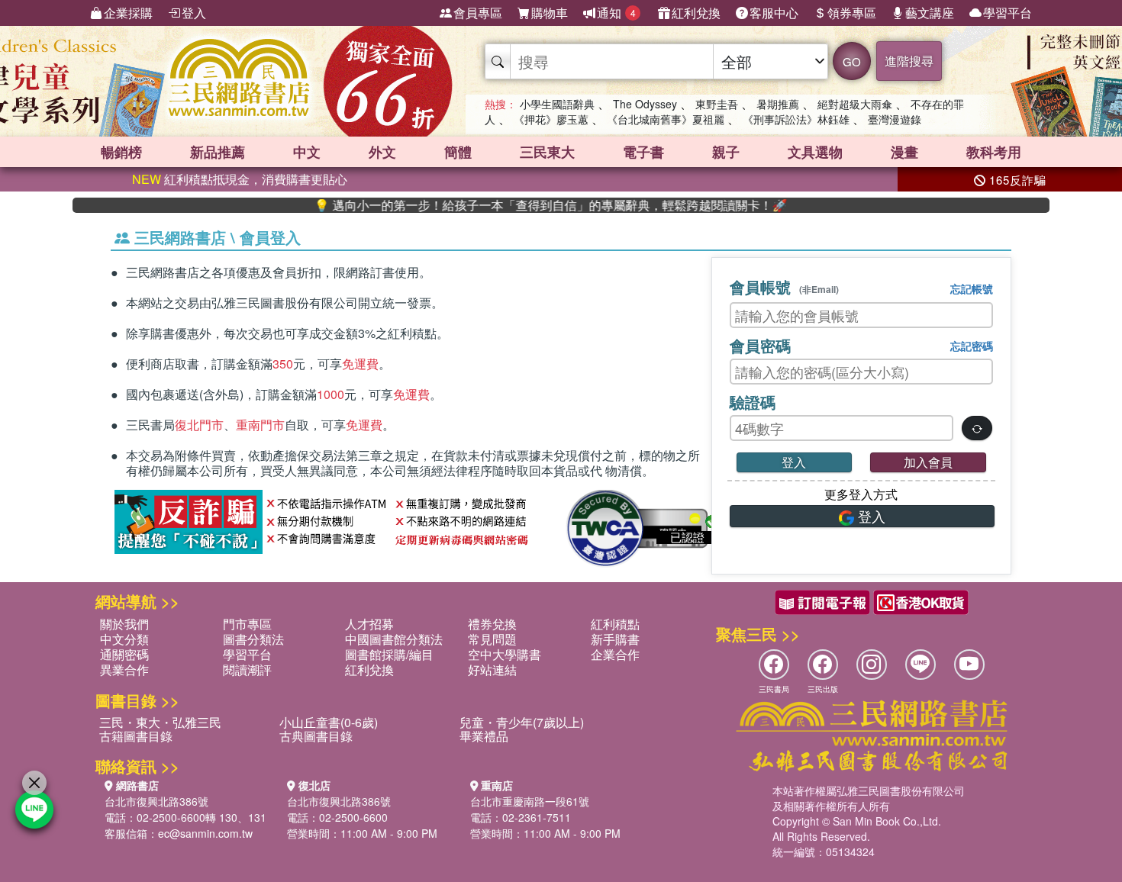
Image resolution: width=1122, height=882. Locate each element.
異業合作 (124, 669)
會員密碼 (760, 345)
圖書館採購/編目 (389, 654)
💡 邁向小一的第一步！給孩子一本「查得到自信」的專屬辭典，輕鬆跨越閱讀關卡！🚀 (526, 205)
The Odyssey (645, 103)
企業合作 (615, 654)
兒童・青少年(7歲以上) (521, 722)
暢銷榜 (121, 152)
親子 (726, 152)
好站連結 (492, 669)
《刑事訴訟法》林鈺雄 (796, 119)
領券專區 (851, 12)
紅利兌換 (696, 12)
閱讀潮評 (247, 669)
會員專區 (477, 12)
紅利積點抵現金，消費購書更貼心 (239, 179)
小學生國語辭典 (557, 103)
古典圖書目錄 (316, 736)
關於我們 (124, 624)
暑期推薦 (777, 103)
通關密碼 (124, 654)
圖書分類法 (253, 639)
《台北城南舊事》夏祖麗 (665, 119)
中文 (307, 152)
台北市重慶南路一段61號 (529, 801)
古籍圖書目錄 (135, 736)
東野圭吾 (716, 103)
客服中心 (774, 12)
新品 (217, 152)
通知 (616, 12)
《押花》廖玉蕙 (551, 119)
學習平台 (1007, 12)
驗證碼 (752, 402)
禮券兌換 (492, 624)
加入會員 (928, 462)
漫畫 (904, 152)
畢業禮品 (483, 736)
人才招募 (369, 624)
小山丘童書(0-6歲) (328, 722)
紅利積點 (615, 624)
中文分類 (124, 639)
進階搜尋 (909, 60)
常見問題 (492, 639)
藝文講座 (929, 12)
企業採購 (128, 12)
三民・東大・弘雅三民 (160, 722)
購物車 (549, 12)
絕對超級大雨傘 (854, 103)
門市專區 (247, 624)
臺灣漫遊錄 (894, 119)
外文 (382, 152)
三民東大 (547, 152)
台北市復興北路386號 (156, 801)
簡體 (458, 152)
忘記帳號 (971, 288)
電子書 (643, 152)
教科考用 (993, 152)
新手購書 (615, 639)
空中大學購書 (504, 654)
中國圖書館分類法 (394, 639)
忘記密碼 (971, 345)
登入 (194, 12)
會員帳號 (784, 286)
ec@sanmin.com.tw (205, 833)
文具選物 (815, 152)
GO (852, 61)
